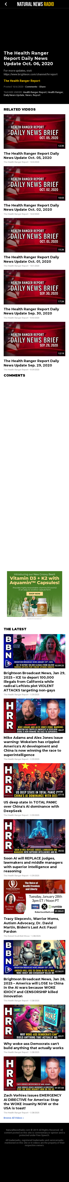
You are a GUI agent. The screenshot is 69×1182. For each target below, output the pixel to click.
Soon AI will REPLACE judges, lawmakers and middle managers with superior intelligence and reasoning (33, 864)
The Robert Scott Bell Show (16, 936)
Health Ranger (55, 92)
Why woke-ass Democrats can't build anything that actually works (33, 1046)
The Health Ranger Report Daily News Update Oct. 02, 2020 (31, 207)
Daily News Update (14, 95)
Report (36, 95)
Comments (31, 86)
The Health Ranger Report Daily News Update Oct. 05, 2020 (31, 156)
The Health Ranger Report (22, 81)
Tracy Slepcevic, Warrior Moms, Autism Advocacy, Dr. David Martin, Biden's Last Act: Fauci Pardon (31, 925)
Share (42, 86)
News (28, 95)
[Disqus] (34, 426)
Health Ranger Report (35, 92)
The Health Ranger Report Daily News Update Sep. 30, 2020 (31, 311)
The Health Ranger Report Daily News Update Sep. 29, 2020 (31, 363)
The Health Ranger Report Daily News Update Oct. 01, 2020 (31, 259)
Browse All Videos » (14, 1118)
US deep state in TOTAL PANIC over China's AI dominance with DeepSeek (31, 806)
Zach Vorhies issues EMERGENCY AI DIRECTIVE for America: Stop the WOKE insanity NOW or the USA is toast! (32, 1101)
